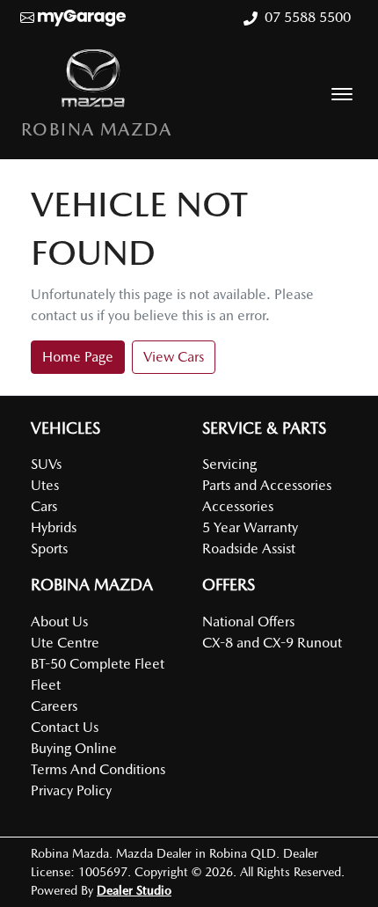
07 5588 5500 (308, 17)
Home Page (77, 356)
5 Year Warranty (250, 527)
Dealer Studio (134, 890)
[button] (342, 94)
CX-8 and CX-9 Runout (272, 642)
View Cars (173, 356)
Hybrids (53, 527)
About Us (59, 621)
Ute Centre (65, 642)
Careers (54, 706)
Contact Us (64, 727)
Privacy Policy (71, 790)
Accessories (237, 506)
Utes (45, 485)
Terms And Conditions (98, 769)
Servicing (229, 464)
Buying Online (74, 748)
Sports (49, 548)
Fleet (46, 685)
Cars (44, 506)
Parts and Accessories (266, 485)
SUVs (46, 464)
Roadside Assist (248, 548)
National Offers (248, 621)
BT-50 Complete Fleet (97, 663)
